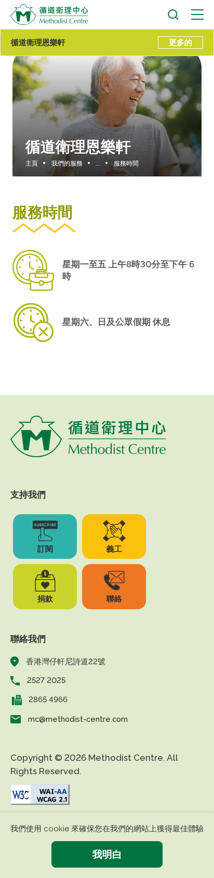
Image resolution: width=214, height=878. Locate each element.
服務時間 (126, 163)
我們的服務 (67, 163)
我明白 (107, 854)
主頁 (31, 163)
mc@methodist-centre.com (78, 719)
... (98, 163)
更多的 (180, 42)
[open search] (173, 14)
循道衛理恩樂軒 (38, 42)
